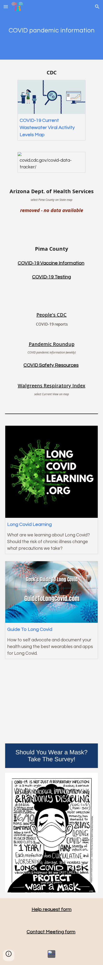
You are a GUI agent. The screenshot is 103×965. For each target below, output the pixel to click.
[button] (5, 6)
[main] (51, 29)
